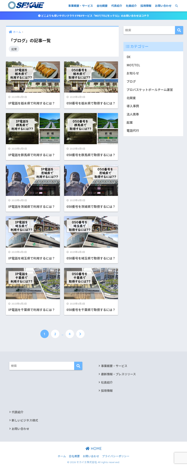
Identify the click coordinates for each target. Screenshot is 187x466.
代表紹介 (116, 6)
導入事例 (133, 106)
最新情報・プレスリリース (118, 374)
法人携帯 (133, 114)
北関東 (131, 98)
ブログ (131, 81)
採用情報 (145, 6)
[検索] (179, 30)
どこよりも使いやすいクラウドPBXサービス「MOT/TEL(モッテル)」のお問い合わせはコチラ (95, 15)
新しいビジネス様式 (25, 420)
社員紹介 (131, 6)
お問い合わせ (163, 6)
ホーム (62, 456)
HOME (96, 448)
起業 (14, 49)
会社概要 (102, 6)
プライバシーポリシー (115, 456)
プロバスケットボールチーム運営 (150, 89)
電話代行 (133, 130)
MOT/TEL (133, 65)
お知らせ (133, 73)
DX (129, 57)
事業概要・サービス (80, 6)
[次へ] (80, 334)
